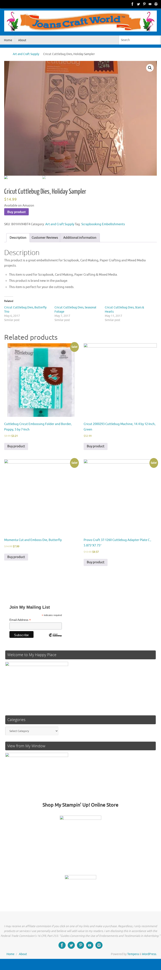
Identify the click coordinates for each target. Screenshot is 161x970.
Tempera (133, 954)
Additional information (79, 238)
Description (18, 238)
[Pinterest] (144, 4)
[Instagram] (156, 4)
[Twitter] (138, 4)
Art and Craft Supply (26, 54)
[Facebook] (132, 4)
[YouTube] (150, 4)
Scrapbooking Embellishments (103, 224)
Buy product (16, 212)
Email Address (20, 620)
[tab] (18, 237)
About (23, 954)
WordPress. (149, 954)
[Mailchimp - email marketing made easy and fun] (55, 638)
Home (10, 954)
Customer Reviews (45, 238)
